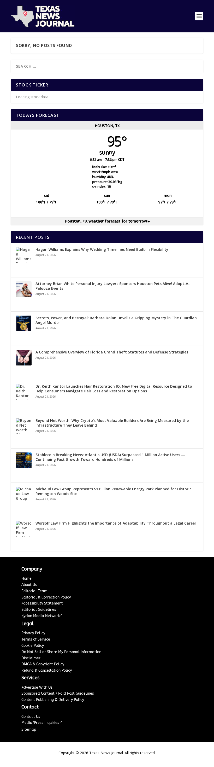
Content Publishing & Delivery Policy (52, 700)
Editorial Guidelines (38, 609)
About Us (29, 585)
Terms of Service (35, 639)
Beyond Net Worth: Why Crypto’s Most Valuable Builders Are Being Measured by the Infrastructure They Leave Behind (112, 423)
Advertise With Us (36, 687)
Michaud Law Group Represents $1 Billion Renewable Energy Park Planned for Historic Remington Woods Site (113, 491)
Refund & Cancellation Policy (46, 670)
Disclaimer (30, 658)
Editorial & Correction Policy (46, 597)
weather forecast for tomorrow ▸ (107, 220)
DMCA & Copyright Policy (42, 664)
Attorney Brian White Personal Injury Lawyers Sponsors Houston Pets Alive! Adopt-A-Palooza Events (112, 286)
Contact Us (30, 716)
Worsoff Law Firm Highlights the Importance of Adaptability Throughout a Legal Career (115, 523)
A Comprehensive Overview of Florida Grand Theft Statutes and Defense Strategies (111, 352)
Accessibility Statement (42, 603)
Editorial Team (34, 591)
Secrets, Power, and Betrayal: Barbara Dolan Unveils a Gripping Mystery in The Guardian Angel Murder (116, 320)
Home (26, 578)
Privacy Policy (33, 633)
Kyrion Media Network (40, 616)
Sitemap (28, 729)
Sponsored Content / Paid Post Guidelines (57, 693)
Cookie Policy (32, 645)
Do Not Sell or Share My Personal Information (61, 652)
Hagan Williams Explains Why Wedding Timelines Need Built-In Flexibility (101, 249)
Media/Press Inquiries (40, 722)
